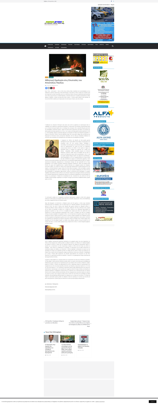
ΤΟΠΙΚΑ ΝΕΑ (50, 44)
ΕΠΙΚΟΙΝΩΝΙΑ (64, 47)
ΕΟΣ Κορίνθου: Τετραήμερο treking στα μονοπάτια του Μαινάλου (54, 322)
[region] (79, 401)
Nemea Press (55, 85)
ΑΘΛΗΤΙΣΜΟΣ (90, 44)
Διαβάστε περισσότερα (100, 401)
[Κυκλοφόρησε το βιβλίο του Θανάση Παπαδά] (84, 335)
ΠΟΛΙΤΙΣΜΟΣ (77, 44)
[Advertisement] (67, 111)
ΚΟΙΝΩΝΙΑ (57, 44)
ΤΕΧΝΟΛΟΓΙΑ (50, 47)
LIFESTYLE (102, 44)
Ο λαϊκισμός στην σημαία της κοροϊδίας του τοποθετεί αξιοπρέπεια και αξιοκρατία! (50, 348)
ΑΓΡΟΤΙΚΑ (84, 44)
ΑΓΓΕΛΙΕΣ (57, 47)
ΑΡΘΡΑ (107, 44)
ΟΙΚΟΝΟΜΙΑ (63, 44)
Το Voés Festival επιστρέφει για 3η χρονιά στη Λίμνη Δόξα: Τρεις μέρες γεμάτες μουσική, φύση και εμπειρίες (67, 348)
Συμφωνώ (153, 401)
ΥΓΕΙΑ (96, 44)
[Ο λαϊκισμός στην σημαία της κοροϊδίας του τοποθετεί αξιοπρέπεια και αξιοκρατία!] (51, 335)
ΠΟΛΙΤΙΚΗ (70, 44)
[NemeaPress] (45, 46)
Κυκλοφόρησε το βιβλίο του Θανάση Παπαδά (83, 346)
